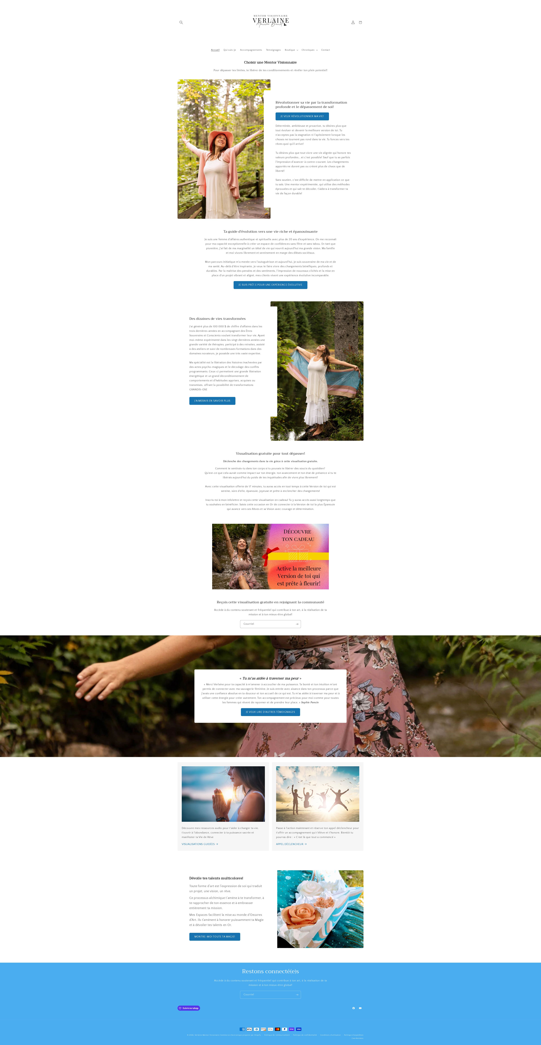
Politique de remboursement (277, 1035)
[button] (181, 22)
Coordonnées (357, 1038)
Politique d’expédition (353, 1035)
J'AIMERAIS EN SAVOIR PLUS (212, 400)
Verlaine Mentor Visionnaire (207, 1035)
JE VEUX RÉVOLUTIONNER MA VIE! (302, 116)
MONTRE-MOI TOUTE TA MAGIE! (214, 936)
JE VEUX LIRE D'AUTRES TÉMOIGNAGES (270, 712)
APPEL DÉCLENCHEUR (289, 844)
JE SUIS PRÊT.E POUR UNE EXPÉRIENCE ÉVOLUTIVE (270, 284)
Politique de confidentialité (305, 1035)
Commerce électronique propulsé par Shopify (240, 1035)
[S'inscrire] (297, 624)
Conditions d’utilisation (330, 1035)
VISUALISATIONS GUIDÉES (198, 844)
